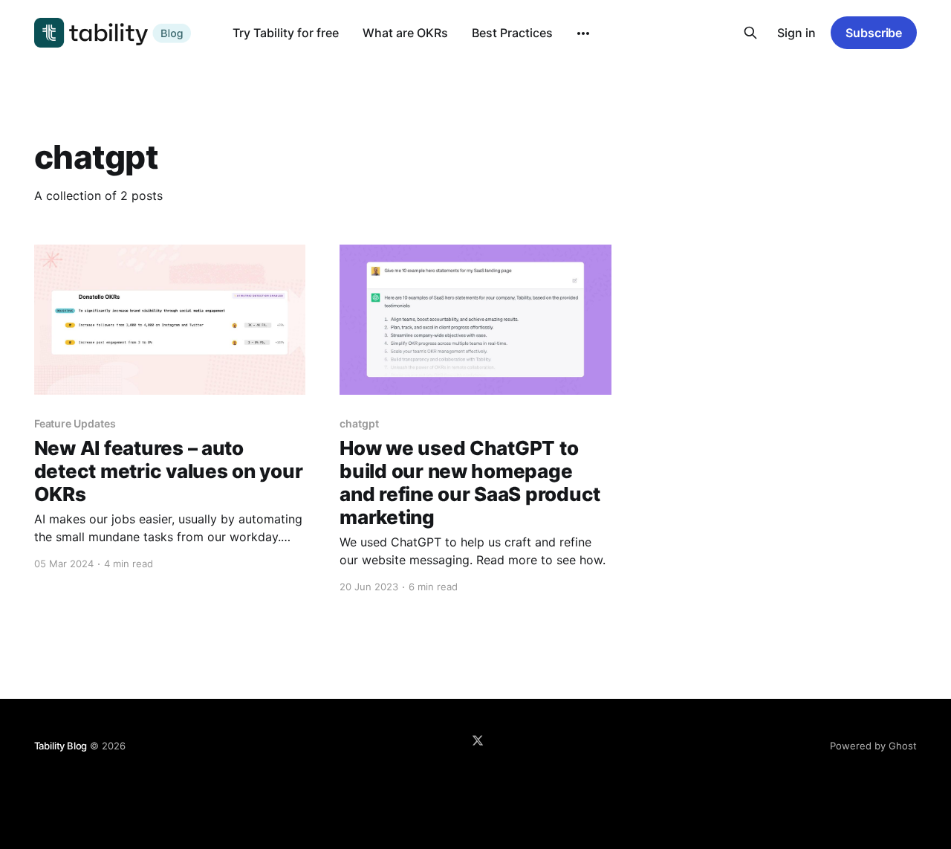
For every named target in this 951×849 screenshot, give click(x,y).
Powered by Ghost (873, 746)
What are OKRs (405, 32)
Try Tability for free (286, 32)
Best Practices (512, 32)
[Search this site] (750, 33)
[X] (478, 740)
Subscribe (873, 32)
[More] (583, 33)
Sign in (796, 32)
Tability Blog (60, 746)
